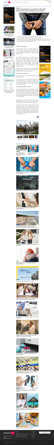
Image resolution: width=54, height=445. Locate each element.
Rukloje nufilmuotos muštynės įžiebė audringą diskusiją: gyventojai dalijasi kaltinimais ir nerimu (9, 35)
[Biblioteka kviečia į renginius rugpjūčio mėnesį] (8, 85)
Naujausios (5, 0)
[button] (8, 93)
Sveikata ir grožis (40, 0)
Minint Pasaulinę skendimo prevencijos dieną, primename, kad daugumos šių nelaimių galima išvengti (27, 227)
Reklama (33, 435)
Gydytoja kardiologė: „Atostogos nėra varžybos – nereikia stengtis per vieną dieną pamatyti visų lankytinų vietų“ (27, 409)
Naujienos (33, 442)
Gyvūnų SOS (47, 442)
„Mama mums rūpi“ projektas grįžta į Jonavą (25, 281)
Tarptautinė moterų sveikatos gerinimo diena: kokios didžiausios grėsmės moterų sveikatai (26, 336)
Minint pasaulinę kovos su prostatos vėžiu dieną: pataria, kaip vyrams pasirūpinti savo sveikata (31, 10)
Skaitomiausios (8, 0)
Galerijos (43, 0)
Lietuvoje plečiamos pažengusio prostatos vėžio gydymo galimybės (33, 153)
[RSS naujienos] (50, 5)
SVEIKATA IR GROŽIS (24, 434)
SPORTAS (24, 433)
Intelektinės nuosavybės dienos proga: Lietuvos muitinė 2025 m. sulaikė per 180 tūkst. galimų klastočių (27, 299)
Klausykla (22, 0)
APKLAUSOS (26, 433)
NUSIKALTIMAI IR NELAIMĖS (19, 434)
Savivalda (15, 0)
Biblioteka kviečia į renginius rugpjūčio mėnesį (9, 92)
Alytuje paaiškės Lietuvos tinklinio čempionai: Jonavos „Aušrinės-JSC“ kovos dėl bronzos (27, 372)
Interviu (19, 0)
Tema (17, 0)
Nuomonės (25, 0)
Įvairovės (27, 0)
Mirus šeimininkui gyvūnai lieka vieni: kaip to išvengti (26, 190)
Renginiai (41, 442)
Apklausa (44, 442)
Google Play (45, 432)
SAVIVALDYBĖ (20, 433)
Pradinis (30, 442)
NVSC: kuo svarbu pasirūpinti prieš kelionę (24, 427)
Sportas (36, 0)
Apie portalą (33, 433)
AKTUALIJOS (17, 433)
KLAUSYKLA (28, 434)
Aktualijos (12, 0)
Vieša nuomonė (37, 442)
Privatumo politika (34, 434)
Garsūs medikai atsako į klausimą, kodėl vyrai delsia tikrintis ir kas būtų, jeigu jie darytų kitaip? (20, 154)
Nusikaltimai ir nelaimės (32, 0)
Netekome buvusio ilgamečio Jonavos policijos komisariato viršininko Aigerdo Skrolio (9, 47)
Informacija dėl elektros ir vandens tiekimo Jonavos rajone (9, 58)
